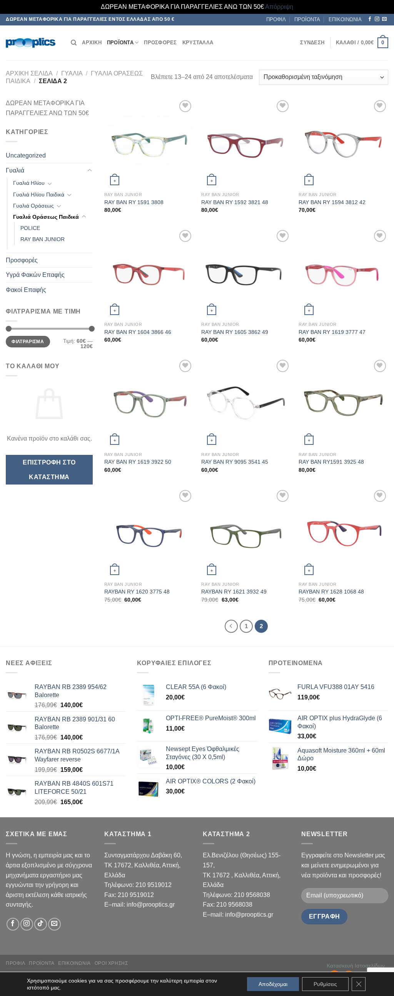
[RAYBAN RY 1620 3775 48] (149, 533)
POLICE (30, 228)
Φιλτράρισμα (28, 341)
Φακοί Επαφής (26, 290)
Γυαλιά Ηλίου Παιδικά (38, 194)
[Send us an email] (384, 19)
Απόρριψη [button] (279, 6)
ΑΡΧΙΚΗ (92, 42)
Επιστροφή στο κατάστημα (49, 469)
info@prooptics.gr (151, 904)
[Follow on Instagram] (377, 19)
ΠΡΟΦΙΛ (276, 19)
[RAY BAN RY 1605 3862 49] (246, 273)
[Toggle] (90, 170)
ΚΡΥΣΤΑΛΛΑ (197, 42)
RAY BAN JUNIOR (42, 239)
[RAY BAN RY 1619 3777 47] (343, 273)
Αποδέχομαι (273, 984)
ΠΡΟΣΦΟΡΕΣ (160, 42)
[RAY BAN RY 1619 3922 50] (149, 403)
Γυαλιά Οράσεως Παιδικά (46, 217)
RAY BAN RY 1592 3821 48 (234, 202)
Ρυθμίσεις (325, 984)
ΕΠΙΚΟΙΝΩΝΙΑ (345, 19)
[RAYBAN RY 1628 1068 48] (343, 533)
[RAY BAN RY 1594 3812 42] (343, 143)
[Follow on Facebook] (369, 19)
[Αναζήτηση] (74, 42)
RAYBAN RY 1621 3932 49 (234, 592)
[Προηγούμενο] (231, 626)
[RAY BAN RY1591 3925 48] (343, 403)
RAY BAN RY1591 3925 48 (331, 462)
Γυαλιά (72, 73)
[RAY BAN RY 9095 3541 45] (246, 403)
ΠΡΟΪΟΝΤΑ (307, 19)
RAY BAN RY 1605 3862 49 (234, 332)
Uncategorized (26, 155)
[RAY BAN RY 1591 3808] (149, 143)
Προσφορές (22, 260)
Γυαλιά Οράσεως (33, 206)
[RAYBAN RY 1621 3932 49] (246, 533)
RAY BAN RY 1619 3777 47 (332, 332)
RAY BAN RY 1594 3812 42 (332, 202)
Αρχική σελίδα (29, 73)
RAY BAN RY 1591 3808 (134, 202)
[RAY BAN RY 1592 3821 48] (246, 143)
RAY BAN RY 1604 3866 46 (137, 332)
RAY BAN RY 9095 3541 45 (234, 462)
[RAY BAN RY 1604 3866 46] (149, 273)
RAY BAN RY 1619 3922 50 (137, 462)
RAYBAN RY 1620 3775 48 (137, 592)
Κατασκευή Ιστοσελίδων (356, 965)
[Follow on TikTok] (40, 924)
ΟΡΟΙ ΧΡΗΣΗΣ (111, 963)
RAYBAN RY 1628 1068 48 (331, 592)
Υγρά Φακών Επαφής (35, 275)
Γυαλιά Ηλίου (29, 183)
